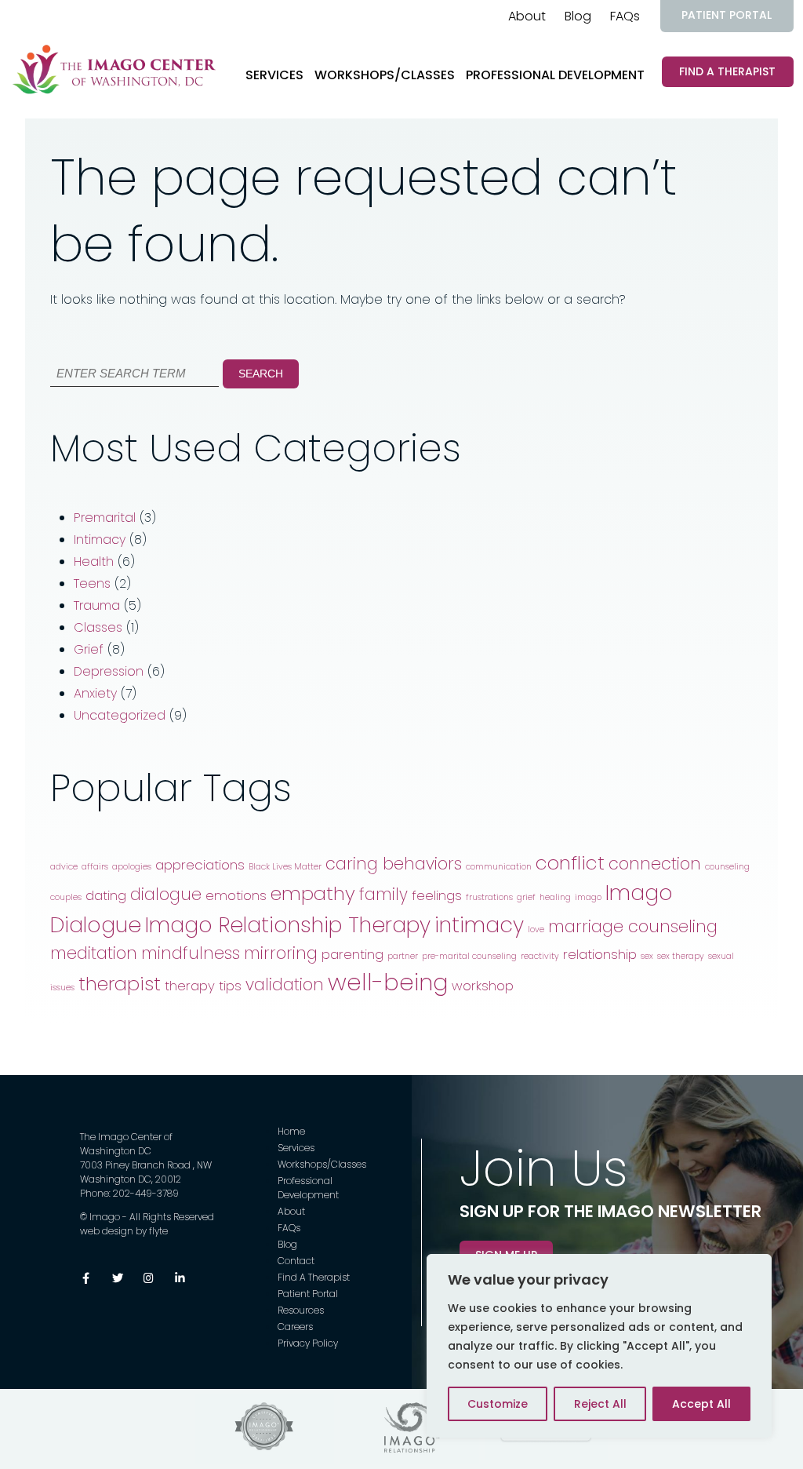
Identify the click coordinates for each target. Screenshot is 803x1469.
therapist (119, 984)
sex (647, 956)
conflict (570, 863)
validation (284, 984)
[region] (599, 1346)
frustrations (489, 897)
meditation (93, 953)
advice (64, 867)
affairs (95, 867)
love (536, 929)
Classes (98, 627)
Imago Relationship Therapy (288, 924)
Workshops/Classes (384, 75)
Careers (295, 1326)
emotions (236, 895)
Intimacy (99, 539)
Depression (109, 671)
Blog (578, 16)
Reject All (600, 1404)
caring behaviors (393, 863)
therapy (190, 985)
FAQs (625, 16)
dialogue (166, 894)
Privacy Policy (308, 1343)
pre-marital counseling (469, 956)
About (527, 16)
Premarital (105, 517)
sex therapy (680, 956)
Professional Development (555, 75)
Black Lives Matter (285, 867)
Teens (92, 583)
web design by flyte (124, 1231)
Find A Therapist (727, 71)
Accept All (701, 1404)
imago (588, 897)
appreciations (200, 864)
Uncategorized (119, 715)
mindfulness (190, 953)
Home (291, 1131)
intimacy (479, 924)
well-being (388, 982)
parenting (352, 954)
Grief (89, 649)
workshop (483, 985)
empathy (313, 893)
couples (66, 897)
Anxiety (95, 693)
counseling (727, 867)
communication (499, 867)
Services (274, 75)
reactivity (540, 956)
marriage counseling (633, 926)
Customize (497, 1404)
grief (526, 897)
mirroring (281, 953)
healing (555, 897)
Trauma (97, 605)
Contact (296, 1260)
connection (655, 863)
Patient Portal (726, 15)
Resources (301, 1310)
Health (94, 561)
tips (230, 985)
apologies (131, 867)
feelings (437, 895)
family (383, 894)
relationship (600, 954)
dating (105, 895)
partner (402, 956)
